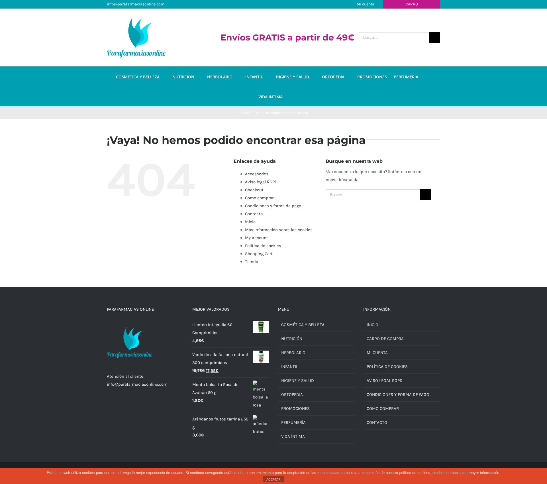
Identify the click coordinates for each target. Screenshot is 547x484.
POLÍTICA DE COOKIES (387, 366)
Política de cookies (263, 245)
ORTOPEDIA (292, 394)
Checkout (254, 189)
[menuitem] (144, 76)
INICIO (372, 324)
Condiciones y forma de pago (273, 205)
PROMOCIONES (295, 408)
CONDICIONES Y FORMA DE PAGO (398, 394)
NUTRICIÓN (291, 338)
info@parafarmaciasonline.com (135, 4)
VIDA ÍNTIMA (293, 436)
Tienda (251, 261)
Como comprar (259, 197)
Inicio (250, 221)
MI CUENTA (377, 352)
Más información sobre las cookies (279, 229)
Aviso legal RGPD (261, 181)
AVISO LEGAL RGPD (385, 380)
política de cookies (414, 473)
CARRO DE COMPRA (385, 338)
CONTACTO (377, 422)
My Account (256, 237)
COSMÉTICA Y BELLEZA (302, 324)
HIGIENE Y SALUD (297, 380)
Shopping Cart (259, 253)
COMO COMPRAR (383, 408)
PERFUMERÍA (293, 422)
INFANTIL (289, 366)
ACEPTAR (273, 479)
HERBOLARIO (293, 352)
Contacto (254, 213)
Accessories (256, 173)
